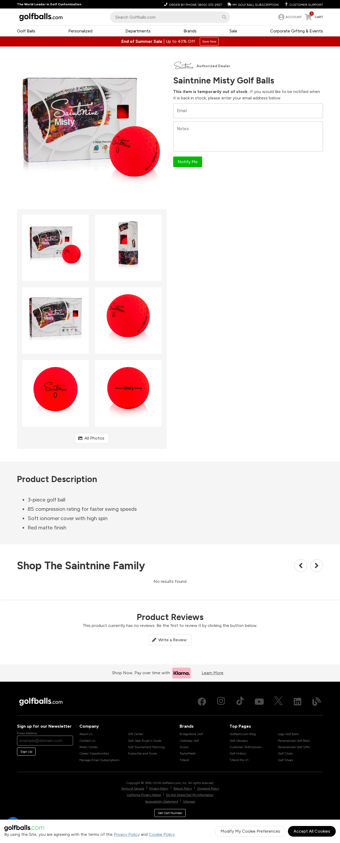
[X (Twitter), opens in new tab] (278, 701)
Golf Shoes (285, 760)
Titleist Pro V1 (239, 760)
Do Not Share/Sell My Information (190, 795)
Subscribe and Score (142, 753)
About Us (85, 734)
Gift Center (135, 734)
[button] (224, 17)
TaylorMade (188, 753)
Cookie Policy (162, 834)
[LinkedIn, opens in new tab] (297, 701)
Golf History (238, 753)
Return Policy (182, 788)
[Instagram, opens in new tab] (221, 701)
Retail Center (88, 747)
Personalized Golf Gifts (294, 747)
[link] (289, 17)
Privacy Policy (127, 834)
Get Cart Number (170, 813)
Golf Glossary (239, 741)
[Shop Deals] (170, 41)
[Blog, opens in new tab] (316, 701)
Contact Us (87, 741)
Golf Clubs (285, 753)
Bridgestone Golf (191, 734)
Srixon (184, 747)
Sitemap (189, 801)
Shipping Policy (208, 788)
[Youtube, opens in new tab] (259, 701)
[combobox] (170, 17)
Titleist (184, 760)
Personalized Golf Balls (294, 741)
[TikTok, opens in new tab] (240, 701)
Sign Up (26, 751)
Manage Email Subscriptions (99, 760)
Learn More (212, 672)
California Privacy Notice (144, 795)
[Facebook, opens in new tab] (202, 701)
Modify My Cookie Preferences (250, 831)
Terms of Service (132, 788)
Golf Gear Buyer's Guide (145, 741)
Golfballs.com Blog (243, 734)
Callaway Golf (189, 741)
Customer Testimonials (245, 747)
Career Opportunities (94, 753)
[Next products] (316, 565)
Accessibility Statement (161, 801)
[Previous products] (300, 565)
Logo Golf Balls (288, 734)
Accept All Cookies (312, 831)
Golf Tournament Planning (146, 747)
